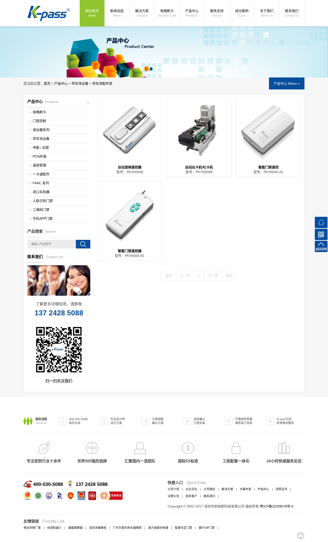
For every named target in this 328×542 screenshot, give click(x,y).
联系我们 (292, 13)
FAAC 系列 (41, 183)
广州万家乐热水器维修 (127, 528)
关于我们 (266, 13)
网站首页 (92, 13)
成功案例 (242, 13)
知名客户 (191, 496)
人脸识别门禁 (43, 201)
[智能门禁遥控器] (130, 214)
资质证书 (281, 489)
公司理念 (209, 489)
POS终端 (39, 156)
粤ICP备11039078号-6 (276, 506)
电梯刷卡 (167, 13)
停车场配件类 (102, 83)
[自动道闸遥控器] (130, 130)
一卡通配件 (41, 174)
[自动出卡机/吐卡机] (199, 130)
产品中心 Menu (286, 83)
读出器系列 (41, 130)
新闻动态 (117, 13)
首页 (47, 83)
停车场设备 (80, 83)
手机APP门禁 (43, 218)
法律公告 (173, 496)
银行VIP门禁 (207, 528)
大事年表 (245, 489)
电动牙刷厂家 (32, 528)
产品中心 (192, 13)
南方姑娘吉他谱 (158, 528)
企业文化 (191, 489)
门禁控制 (39, 121)
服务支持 (217, 13)
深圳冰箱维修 (97, 528)
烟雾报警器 (75, 528)
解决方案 (142, 13)
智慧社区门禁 (183, 528)
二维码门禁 (41, 210)
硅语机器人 (54, 528)
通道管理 (39, 165)
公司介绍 (173, 489)
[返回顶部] (321, 246)
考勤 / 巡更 (41, 147)
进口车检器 (41, 192)
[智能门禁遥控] (268, 130)
